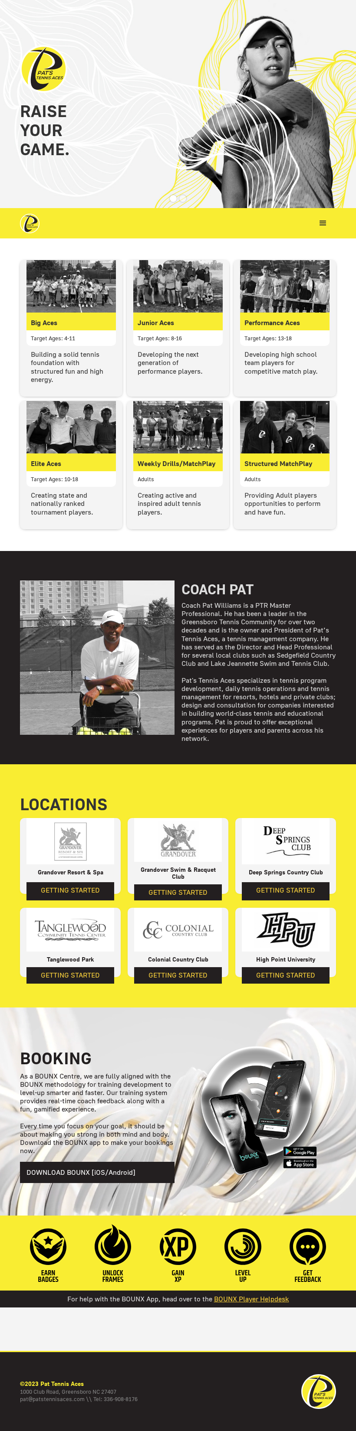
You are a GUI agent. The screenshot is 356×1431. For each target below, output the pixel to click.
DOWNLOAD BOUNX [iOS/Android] (80, 1172)
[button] (173, 198)
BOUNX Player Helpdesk (251, 1298)
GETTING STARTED (70, 890)
